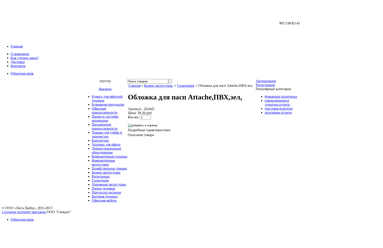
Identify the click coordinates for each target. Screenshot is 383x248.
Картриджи (100, 140)
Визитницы (100, 176)
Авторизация (266, 81)
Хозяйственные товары (109, 168)
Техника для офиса (106, 144)
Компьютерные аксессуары (103, 162)
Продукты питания (106, 192)
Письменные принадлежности (104, 126)
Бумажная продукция (108, 104)
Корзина (105, 89)
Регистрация (265, 85)
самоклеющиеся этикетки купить (277, 102)
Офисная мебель (104, 200)
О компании (20, 54)
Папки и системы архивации (105, 118)
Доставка (18, 62)
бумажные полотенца (281, 96)
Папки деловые (103, 188)
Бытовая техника (104, 196)
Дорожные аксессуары (109, 184)
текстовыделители (279, 108)
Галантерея (100, 180)
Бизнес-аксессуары (106, 172)
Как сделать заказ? (25, 58)
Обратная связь (22, 73)
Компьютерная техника (109, 156)
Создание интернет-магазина (24, 212)
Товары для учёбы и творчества (107, 134)
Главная (17, 46)
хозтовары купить (278, 112)
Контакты (18, 66)
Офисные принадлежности (104, 110)
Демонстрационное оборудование (106, 150)
